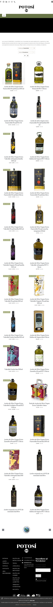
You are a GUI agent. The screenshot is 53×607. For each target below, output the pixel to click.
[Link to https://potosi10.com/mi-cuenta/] (52, 2)
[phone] (14, 1)
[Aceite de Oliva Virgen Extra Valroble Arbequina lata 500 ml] (13, 449)
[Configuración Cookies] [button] (25, 604)
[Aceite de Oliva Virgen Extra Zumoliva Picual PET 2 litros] (13, 415)
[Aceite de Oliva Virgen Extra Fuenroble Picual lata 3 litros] (13, 168)
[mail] (12, 1)
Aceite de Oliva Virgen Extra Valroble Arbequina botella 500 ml (13, 159)
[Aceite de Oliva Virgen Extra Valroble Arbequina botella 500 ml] (13, 132)
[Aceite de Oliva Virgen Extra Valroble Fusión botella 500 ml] (13, 310)
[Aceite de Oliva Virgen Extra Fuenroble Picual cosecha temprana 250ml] (39, 202)
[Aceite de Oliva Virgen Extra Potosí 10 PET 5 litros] (39, 62)
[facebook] (0, 1)
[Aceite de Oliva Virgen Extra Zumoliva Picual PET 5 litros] (39, 344)
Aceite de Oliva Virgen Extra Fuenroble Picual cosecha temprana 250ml (39, 229)
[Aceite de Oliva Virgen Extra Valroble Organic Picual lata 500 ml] (39, 274)
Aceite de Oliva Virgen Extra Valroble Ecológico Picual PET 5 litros (13, 405)
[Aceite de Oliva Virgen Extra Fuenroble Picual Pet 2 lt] (13, 96)
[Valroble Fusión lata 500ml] (13, 344)
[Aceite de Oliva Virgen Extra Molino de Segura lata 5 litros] (39, 310)
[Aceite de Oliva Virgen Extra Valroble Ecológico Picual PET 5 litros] (13, 378)
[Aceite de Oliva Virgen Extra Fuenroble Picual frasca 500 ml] (13, 62)
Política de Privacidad (41, 580)
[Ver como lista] (27, 55)
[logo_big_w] (26, 543)
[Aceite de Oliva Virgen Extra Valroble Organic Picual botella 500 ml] (13, 238)
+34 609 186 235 (28, 557)
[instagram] (3, 1)
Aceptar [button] (34, 604)
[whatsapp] (9, 1)
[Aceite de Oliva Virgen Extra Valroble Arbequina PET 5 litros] (39, 238)
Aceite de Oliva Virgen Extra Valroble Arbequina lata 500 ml (13, 475)
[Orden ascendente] (34, 48)
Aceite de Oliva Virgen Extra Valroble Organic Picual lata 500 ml (39, 301)
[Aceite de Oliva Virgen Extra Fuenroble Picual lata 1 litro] (39, 168)
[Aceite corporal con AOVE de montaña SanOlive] (13, 485)
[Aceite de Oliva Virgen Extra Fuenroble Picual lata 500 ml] (39, 415)
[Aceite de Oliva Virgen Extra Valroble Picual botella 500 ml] (13, 202)
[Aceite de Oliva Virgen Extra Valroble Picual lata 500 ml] (13, 274)
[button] (3, 530)
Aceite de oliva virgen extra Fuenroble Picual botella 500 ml (39, 123)
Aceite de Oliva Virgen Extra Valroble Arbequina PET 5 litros (39, 265)
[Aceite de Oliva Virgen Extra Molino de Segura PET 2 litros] (39, 485)
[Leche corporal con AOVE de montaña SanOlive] (39, 449)
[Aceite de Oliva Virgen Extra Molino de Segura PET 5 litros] (39, 132)
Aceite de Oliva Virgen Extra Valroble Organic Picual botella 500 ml (13, 265)
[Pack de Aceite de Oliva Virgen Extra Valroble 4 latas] (39, 378)
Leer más (32, 600)
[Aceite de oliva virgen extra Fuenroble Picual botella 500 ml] (39, 96)
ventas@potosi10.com (29, 560)
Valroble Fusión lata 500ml (13, 369)
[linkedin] (6, 1)
